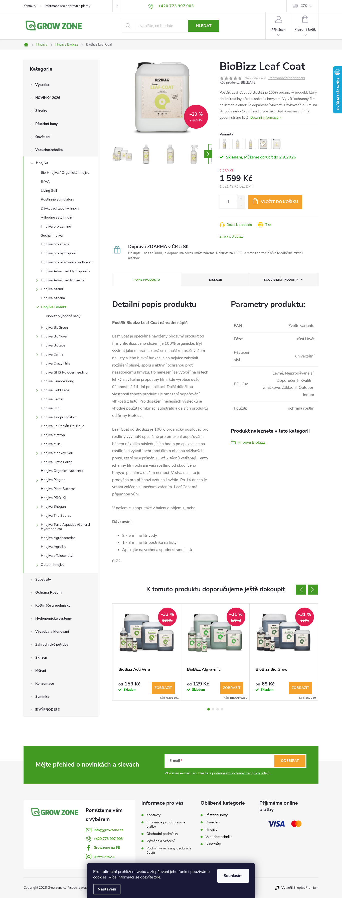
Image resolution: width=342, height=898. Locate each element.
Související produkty (281, 280)
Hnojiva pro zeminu (56, 226)
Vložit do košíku (279, 202)
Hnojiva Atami (52, 289)
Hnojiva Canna (52, 354)
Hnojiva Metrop (53, 435)
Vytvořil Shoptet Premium (299, 887)
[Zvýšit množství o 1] (241, 198)
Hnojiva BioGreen (54, 327)
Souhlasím (233, 875)
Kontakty (30, 6)
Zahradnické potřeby (51, 644)
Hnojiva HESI (51, 408)
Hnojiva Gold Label (55, 390)
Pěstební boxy (46, 123)
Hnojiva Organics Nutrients (62, 470)
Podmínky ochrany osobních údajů (168, 850)
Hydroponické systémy (53, 618)
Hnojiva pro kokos (55, 244)
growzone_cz (104, 856)
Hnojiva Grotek (52, 399)
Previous (301, 590)
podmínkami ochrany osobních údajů (240, 773)
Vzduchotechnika (49, 149)
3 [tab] (217, 709)
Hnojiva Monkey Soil (57, 453)
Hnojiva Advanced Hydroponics (65, 271)
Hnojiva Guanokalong (57, 381)
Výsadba (42, 84)
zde (157, 877)
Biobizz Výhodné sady (63, 316)
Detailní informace (264, 117)
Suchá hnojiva (52, 235)
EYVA (45, 181)
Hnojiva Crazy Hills (55, 363)
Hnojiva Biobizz (53, 307)
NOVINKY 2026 (47, 97)
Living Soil (49, 190)
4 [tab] (222, 709)
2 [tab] (213, 709)
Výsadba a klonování (52, 631)
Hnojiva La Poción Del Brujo (62, 426)
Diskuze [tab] (215, 280)
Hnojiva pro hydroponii (58, 253)
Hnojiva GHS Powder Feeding (64, 372)
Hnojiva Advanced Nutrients (63, 280)
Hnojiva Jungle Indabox (59, 417)
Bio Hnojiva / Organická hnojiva (65, 172)
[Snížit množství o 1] (241, 205)
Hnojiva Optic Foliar (56, 462)
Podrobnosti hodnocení (286, 78)
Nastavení (107, 889)
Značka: (231, 236)
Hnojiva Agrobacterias (58, 537)
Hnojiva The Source (56, 515)
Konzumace (44, 683)
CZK (304, 6)
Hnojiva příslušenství (57, 555)
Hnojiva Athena (53, 298)
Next (313, 590)
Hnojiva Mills (51, 444)
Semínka (42, 696)
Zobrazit (163, 687)
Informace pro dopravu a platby (67, 6)
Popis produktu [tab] (146, 280)
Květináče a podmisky (52, 605)
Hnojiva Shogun (53, 506)
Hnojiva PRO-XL (54, 497)
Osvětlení (42, 136)
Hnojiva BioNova (54, 336)
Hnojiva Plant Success (58, 488)
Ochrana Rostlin (48, 592)
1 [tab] (208, 709)
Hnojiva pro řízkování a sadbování (67, 262)
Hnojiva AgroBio (53, 546)
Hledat (204, 26)
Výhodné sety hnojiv (57, 217)
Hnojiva (42, 162)
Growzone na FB (107, 847)
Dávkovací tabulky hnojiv (60, 208)
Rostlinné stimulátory (57, 199)
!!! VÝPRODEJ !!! (47, 709)
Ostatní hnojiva (52, 564)
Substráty (43, 579)
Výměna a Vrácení (160, 841)
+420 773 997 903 (108, 838)
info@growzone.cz (108, 830)
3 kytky (41, 110)
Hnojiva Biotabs (53, 345)
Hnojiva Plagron (53, 479)
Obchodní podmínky (162, 833)
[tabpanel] (146, 652)
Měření (40, 670)
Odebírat (290, 760)
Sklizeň (41, 657)
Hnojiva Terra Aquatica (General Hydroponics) (65, 526)
